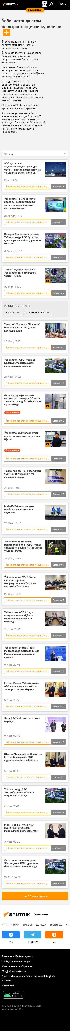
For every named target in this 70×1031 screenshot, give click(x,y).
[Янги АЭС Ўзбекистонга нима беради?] (55, 724)
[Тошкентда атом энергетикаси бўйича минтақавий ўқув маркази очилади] (55, 476)
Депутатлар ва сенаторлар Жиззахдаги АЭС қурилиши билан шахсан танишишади (21, 863)
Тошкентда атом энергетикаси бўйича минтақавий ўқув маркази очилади (22, 474)
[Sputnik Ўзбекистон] (11, 5)
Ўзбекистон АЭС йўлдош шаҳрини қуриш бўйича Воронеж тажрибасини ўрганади (19, 617)
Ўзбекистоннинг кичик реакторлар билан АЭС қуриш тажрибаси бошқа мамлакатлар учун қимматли (23, 546)
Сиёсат (27, 924)
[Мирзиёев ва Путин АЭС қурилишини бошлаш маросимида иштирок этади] (55, 830)
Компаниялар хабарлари (17, 966)
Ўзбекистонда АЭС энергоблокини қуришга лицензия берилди (19, 792)
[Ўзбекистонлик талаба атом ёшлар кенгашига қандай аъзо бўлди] (55, 438)
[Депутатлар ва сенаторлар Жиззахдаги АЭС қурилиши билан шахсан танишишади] (55, 866)
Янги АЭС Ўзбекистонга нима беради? (22, 720)
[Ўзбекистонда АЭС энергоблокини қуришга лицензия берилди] (55, 795)
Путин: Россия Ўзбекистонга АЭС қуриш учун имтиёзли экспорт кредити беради (21, 686)
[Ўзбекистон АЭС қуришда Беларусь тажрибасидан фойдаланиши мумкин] (55, 365)
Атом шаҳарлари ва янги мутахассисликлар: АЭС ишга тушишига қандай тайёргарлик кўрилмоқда (22, 400)
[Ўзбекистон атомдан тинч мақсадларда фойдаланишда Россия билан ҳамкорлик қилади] (55, 653)
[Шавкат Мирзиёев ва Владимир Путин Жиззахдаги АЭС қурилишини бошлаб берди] (55, 759)
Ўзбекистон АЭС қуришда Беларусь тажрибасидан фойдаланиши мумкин (19, 363)
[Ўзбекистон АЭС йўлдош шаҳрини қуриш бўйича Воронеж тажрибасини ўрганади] (55, 618)
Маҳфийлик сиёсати (14, 971)
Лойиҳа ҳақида (24, 956)
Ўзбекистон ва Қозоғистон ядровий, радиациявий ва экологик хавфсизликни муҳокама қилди (20, 203)
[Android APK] (13, 995)
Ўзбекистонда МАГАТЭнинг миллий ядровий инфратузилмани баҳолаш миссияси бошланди (20, 581)
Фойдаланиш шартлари (16, 961)
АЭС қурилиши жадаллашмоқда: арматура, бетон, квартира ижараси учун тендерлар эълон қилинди (22, 168)
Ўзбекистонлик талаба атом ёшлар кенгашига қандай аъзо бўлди (22, 436)
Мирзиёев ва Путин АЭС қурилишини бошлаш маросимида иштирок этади (21, 828)
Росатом (10, 312)
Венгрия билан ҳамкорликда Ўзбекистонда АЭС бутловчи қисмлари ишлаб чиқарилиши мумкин (22, 239)
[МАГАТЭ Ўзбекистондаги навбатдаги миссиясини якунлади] (55, 512)
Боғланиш (8, 956)
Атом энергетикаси (34, 312)
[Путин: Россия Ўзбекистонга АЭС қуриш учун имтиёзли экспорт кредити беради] (55, 689)
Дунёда (41, 924)
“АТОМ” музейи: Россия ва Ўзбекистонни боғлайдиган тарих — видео (20, 272)
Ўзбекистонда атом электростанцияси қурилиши (28, 186)
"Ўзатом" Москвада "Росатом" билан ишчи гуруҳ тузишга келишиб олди (22, 327)
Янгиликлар (10, 924)
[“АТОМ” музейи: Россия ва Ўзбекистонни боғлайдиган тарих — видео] (55, 275)
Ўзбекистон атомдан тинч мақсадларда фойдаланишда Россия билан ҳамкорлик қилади (21, 652)
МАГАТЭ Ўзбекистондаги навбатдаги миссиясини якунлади (19, 509)
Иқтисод (56, 924)
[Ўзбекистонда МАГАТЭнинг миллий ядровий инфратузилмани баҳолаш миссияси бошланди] (55, 582)
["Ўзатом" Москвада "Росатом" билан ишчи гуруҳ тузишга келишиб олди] (55, 330)
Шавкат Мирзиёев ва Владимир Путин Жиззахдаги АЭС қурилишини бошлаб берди (23, 757)
